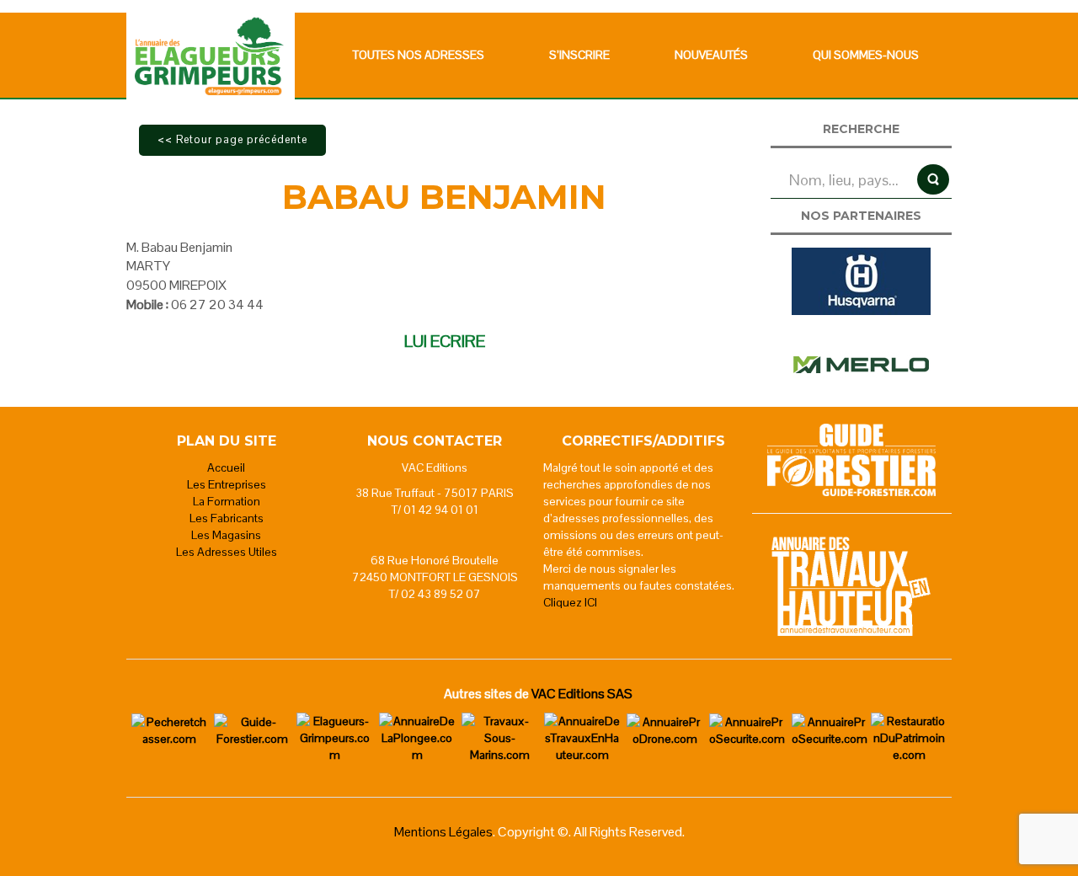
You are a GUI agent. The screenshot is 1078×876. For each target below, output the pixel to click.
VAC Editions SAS (581, 693)
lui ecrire (444, 341)
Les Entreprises (226, 484)
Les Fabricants (226, 518)
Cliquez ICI (570, 602)
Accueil (226, 467)
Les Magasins (226, 534)
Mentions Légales (443, 832)
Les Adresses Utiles (226, 551)
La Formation (226, 501)
